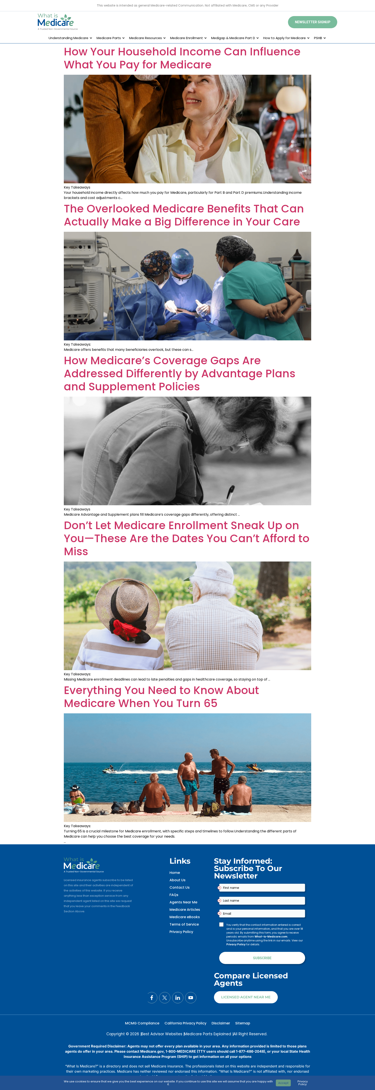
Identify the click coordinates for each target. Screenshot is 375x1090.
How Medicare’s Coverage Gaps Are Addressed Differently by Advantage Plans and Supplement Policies (179, 373)
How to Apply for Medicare (284, 38)
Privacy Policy (181, 931)
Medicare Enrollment (186, 38)
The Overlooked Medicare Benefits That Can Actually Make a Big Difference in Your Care (184, 215)
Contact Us (179, 887)
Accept (283, 1083)
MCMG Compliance (142, 1023)
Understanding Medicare (68, 38)
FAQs (173, 894)
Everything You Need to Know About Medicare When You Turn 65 (161, 696)
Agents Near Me (183, 902)
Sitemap (242, 1023)
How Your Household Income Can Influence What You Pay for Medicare (182, 58)
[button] (312, 22)
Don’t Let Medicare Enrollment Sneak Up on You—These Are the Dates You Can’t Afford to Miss (186, 538)
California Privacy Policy (185, 1023)
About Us (177, 880)
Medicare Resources (145, 38)
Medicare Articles (184, 909)
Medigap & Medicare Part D (233, 38)
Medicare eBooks (184, 916)
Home (174, 872)
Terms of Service (184, 924)
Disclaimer (221, 1023)
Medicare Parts (109, 38)
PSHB (318, 38)
